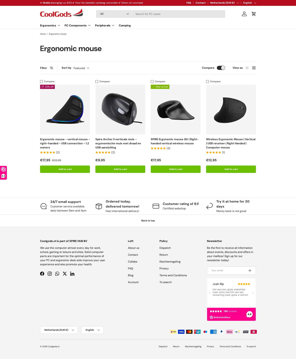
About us (133, 248)
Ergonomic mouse (57, 34)
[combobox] (160, 14)
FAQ (188, 2)
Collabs (132, 261)
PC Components (76, 25)
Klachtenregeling (170, 261)
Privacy (164, 268)
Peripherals (102, 25)
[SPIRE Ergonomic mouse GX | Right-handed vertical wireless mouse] (176, 110)
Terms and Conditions (173, 275)
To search (165, 282)
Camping (125, 25)
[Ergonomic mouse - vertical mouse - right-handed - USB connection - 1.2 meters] (65, 110)
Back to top (148, 220)
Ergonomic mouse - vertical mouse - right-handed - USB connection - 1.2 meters (65, 143)
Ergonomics (48, 25)
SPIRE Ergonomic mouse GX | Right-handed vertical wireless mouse (175, 141)
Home (43, 34)
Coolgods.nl (53, 346)
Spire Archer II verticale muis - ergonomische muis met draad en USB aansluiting (118, 143)
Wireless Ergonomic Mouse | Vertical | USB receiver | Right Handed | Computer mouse (230, 143)
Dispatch (165, 248)
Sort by (66, 68)
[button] (254, 14)
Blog (130, 275)
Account (133, 282)
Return (163, 255)
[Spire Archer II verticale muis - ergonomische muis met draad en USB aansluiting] (120, 110)
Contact (201, 2)
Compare (208, 68)
